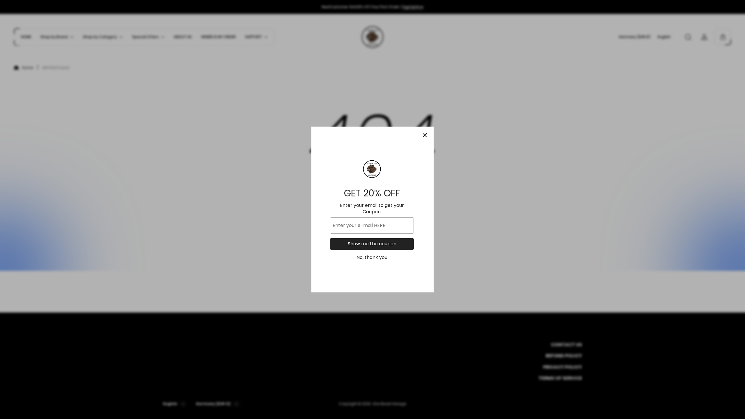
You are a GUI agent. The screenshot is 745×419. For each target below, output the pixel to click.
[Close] (425, 135)
